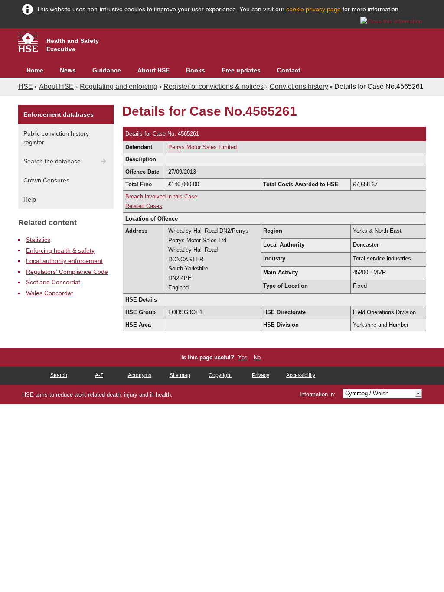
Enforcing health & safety (60, 250)
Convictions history (299, 86)
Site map (180, 375)
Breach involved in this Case (161, 196)
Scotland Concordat (53, 282)
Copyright (220, 375)
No (257, 357)
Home (34, 70)
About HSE (153, 70)
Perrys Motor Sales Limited (202, 147)
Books (195, 70)
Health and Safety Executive (72, 44)
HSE (25, 86)
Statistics (38, 239)
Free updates (241, 70)
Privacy (260, 375)
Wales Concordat (49, 292)
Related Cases (143, 206)
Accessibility (300, 375)
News (68, 70)
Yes (243, 357)
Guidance (106, 70)
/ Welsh (366, 393)
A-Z (99, 375)
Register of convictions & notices (213, 86)
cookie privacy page (313, 9)
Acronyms (139, 375)
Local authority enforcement (64, 260)
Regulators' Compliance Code (67, 271)
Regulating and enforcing (118, 86)
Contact (288, 70)
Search (58, 375)
